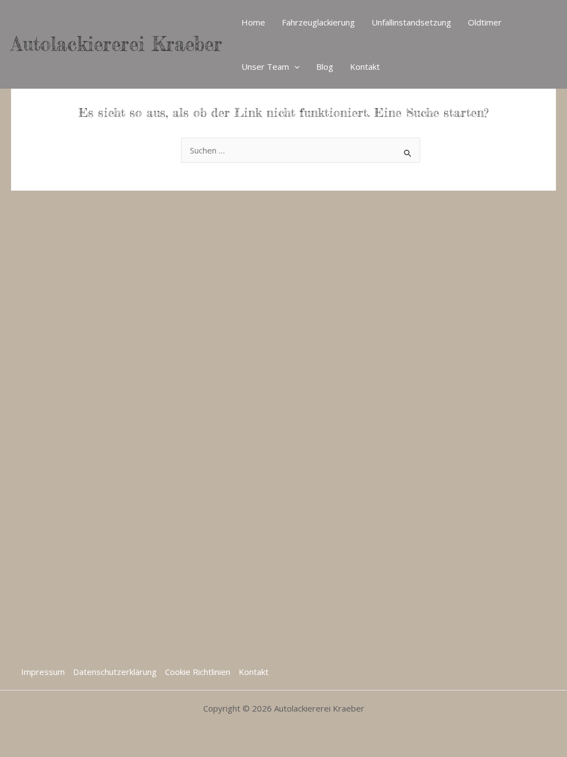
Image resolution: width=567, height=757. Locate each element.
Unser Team (265, 66)
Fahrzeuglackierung (318, 22)
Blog (324, 66)
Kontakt (365, 66)
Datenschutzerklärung (115, 671)
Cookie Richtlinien (197, 671)
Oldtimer (485, 22)
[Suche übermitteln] (408, 151)
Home (253, 22)
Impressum (43, 671)
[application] (294, 66)
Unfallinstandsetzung (411, 22)
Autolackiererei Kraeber (116, 44)
